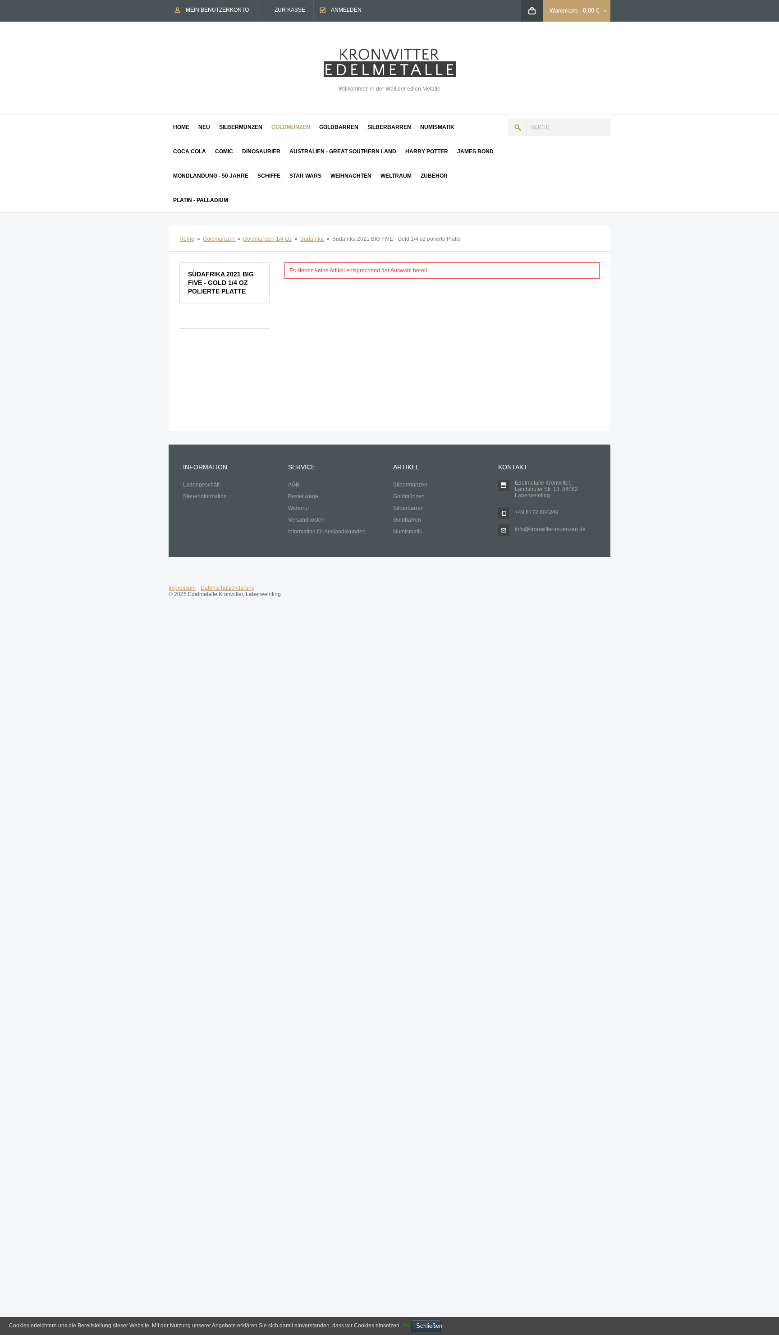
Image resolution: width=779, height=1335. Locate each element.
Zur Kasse (290, 10)
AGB (293, 485)
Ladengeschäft (201, 485)
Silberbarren (408, 508)
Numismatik (407, 531)
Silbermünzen (410, 485)
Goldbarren (407, 520)
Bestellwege (303, 496)
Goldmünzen (219, 239)
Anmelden (346, 10)
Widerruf (298, 508)
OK (406, 1325)
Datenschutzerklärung (228, 588)
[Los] (518, 127)
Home (186, 239)
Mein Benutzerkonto (217, 10)
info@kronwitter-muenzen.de (550, 529)
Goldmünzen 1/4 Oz (267, 239)
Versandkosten (306, 520)
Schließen (428, 1325)
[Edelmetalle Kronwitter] (390, 52)
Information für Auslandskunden (327, 531)
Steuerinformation (205, 496)
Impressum (182, 588)
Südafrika (312, 239)
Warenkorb (563, 10)
